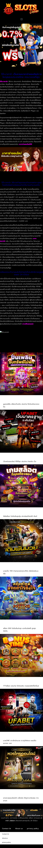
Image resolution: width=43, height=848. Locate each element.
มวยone (7, 737)
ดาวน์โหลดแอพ (28, 324)
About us (19, 828)
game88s (8, 401)
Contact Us (6, 828)
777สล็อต (7, 682)
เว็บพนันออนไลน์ (11, 458)
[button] (21, 19)
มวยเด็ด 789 (9, 568)
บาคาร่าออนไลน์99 (25, 144)
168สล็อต (7, 513)
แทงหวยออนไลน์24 (12, 795)
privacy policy (33, 828)
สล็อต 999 (8, 625)
